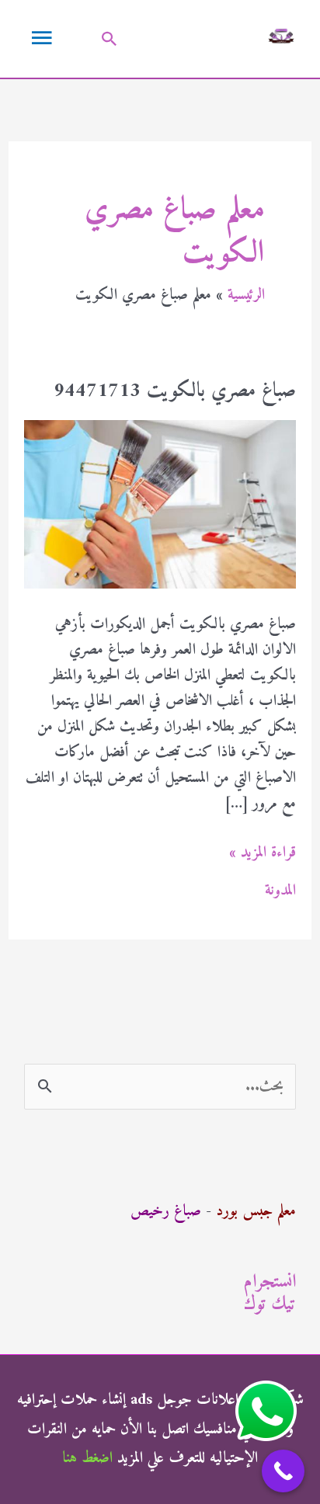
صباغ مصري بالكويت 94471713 (175, 390)
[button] (109, 39)
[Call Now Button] (283, 1471)
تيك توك (270, 1304)
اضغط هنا (87, 1458)
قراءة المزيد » (262, 853)
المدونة (280, 891)
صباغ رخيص (165, 1211)
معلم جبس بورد (256, 1211)
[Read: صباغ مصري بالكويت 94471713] (160, 504)
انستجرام (270, 1282)
